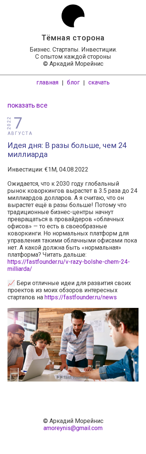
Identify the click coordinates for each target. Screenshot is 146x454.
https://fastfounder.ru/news (81, 297)
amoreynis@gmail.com (73, 428)
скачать (99, 82)
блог (73, 82)
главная (47, 82)
